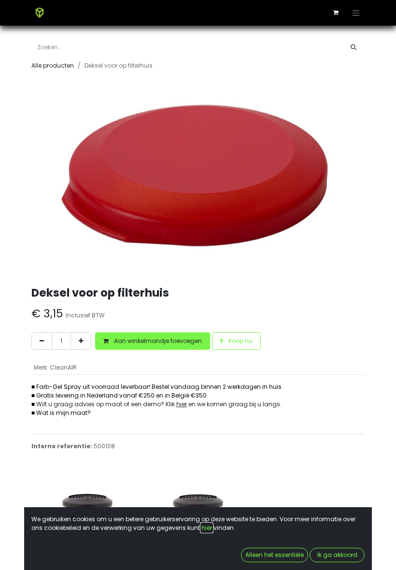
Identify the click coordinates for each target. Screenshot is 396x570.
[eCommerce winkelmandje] (335, 12)
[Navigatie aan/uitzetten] (356, 13)
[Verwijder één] (41, 341)
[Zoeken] (353, 47)
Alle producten (52, 65)
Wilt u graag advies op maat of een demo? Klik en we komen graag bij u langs (158, 404)
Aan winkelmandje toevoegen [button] (157, 341)
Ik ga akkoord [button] (337, 555)
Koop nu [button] (240, 341)
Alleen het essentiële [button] (274, 555)
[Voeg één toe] (81, 341)
